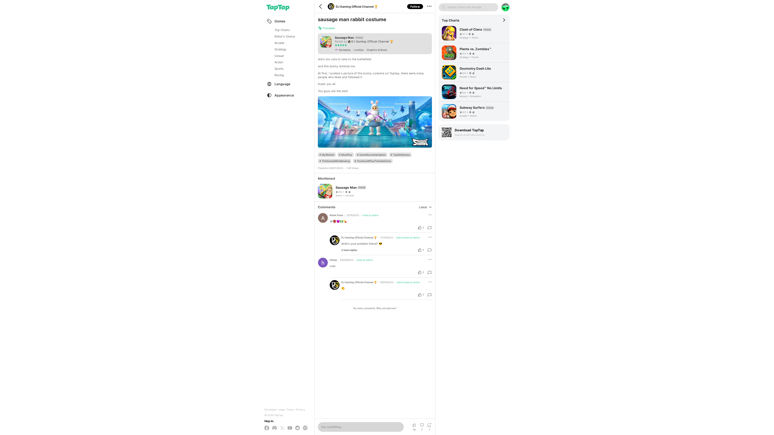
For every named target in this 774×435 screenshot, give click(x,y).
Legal (282, 409)
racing (279, 75)
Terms (290, 409)
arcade (279, 43)
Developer (270, 409)
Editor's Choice (285, 36)
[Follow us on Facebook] (266, 428)
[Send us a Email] (305, 428)
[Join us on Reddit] (297, 428)
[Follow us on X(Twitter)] (282, 428)
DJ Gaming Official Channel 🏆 (357, 6)
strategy (280, 49)
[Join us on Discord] (274, 428)
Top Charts (282, 30)
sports (279, 68)
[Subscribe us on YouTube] (289, 428)
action (279, 62)
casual (279, 55)
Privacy (300, 409)
